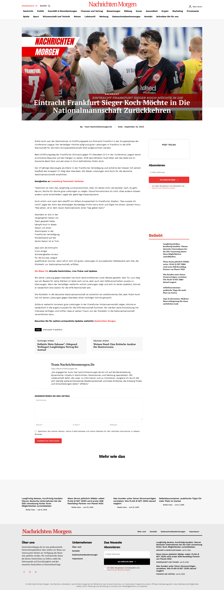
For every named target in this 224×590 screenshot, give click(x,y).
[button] (45, 5)
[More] (181, 151)
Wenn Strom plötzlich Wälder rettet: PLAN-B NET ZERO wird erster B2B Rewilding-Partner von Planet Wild (176, 265)
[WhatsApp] (174, 151)
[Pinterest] (169, 151)
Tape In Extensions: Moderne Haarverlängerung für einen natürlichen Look (176, 301)
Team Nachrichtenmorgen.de (98, 127)
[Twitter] (163, 151)
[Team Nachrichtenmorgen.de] (41, 374)
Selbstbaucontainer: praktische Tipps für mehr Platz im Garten (174, 290)
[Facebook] (157, 151)
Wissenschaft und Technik (167, 562)
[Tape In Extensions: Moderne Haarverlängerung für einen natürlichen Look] (155, 301)
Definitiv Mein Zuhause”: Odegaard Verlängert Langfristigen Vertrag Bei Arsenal (57, 347)
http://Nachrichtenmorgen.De (64, 369)
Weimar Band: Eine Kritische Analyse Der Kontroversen (114, 345)
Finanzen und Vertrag (165, 574)
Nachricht (112, 94)
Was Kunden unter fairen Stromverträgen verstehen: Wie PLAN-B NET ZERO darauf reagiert (175, 278)
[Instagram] (30, 572)
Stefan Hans (30, 510)
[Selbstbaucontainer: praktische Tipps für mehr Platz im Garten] (155, 290)
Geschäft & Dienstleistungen (168, 550)
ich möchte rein (167, 180)
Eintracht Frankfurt (52, 330)
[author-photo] (23, 509)
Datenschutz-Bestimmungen (164, 188)
